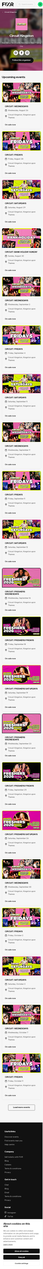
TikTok (10, 1216)
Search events (27, 4)
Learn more (8, 1244)
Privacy (8, 1172)
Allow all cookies (21, 1251)
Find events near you (13, 1140)
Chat (7, 1185)
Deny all (21, 1257)
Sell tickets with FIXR (14, 1157)
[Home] (8, 4)
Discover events (12, 1137)
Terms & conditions (13, 1168)
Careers (8, 1165)
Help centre (9, 1144)
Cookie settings (21, 1263)
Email (7, 1192)
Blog (7, 1161)
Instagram (11, 1213)
